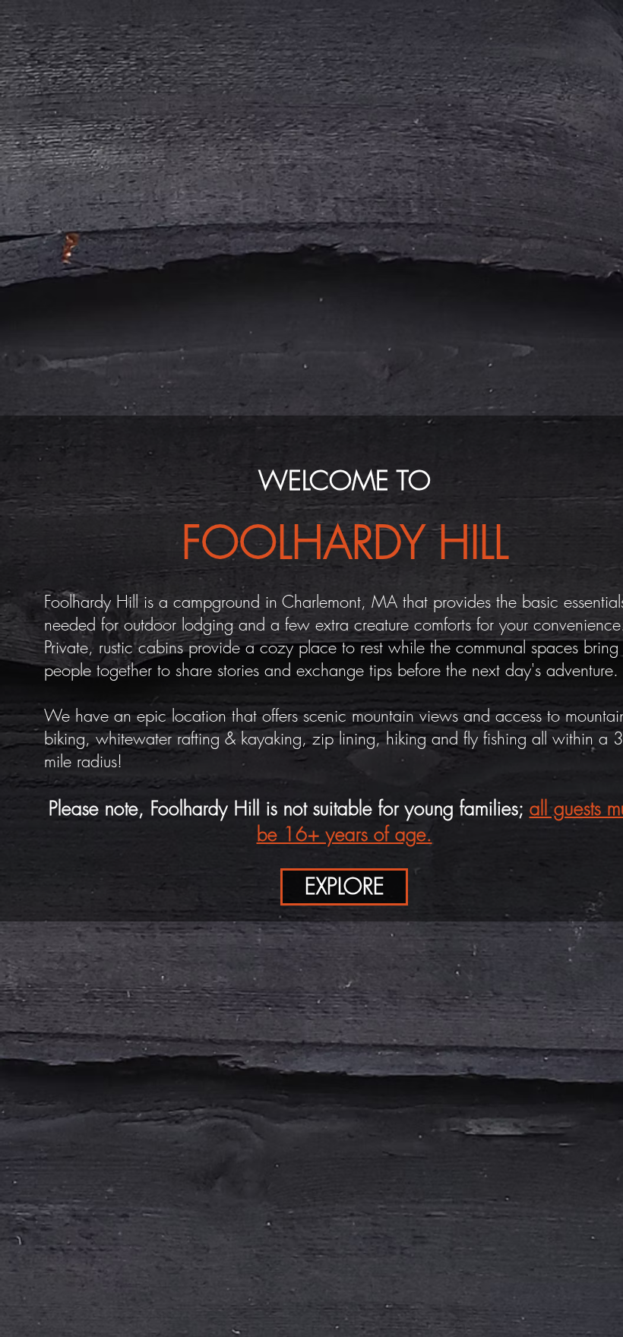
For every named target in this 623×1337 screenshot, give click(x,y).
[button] (344, 887)
